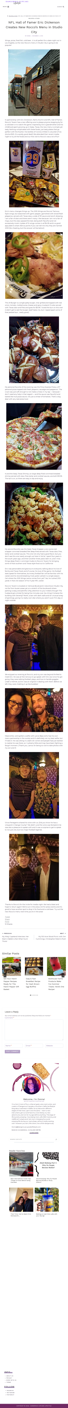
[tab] (30, 995)
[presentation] (11, 966)
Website (49, 1046)
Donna (29, 36)
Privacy (9, 1378)
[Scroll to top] (63, 1403)
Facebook (10, 1390)
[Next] (63, 975)
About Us (9, 1376)
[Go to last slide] (5, 975)
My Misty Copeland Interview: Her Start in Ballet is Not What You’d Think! (15, 937)
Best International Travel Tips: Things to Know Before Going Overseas (21, 1180)
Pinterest (10, 1395)
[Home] (7, 16)
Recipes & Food (34, 18)
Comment (9, 1018)
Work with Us (11, 1380)
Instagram (11, 1393)
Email (29, 1046)
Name (9, 1046)
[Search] (56, 1139)
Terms (8, 1382)
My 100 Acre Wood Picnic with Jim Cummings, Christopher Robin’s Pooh (51, 936)
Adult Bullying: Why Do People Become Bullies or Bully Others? (46, 1180)
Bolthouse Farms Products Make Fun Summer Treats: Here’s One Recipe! (56, 984)
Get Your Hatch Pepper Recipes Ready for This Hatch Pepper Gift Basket (11, 984)
